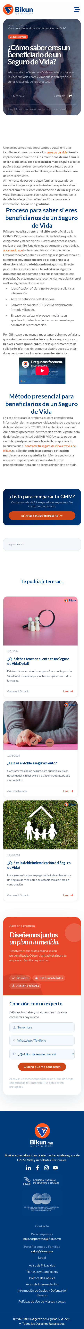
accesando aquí (13, 250)
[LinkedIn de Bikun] (28, 1167)
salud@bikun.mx (42, 1251)
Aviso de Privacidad (42, 1265)
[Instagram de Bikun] (46, 1167)
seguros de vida (56, 152)
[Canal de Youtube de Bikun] (55, 1167)
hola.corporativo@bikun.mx (42, 1238)
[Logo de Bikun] (21, 9)
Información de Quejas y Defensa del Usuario (42, 1292)
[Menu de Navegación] (77, 9)
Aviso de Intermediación (42, 1284)
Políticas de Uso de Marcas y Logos (42, 1301)
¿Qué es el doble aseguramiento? (32, 763)
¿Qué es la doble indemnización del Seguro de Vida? (39, 865)
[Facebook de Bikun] (37, 1167)
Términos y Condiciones (42, 1271)
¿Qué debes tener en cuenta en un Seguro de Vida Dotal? (38, 661)
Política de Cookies (42, 1278)
